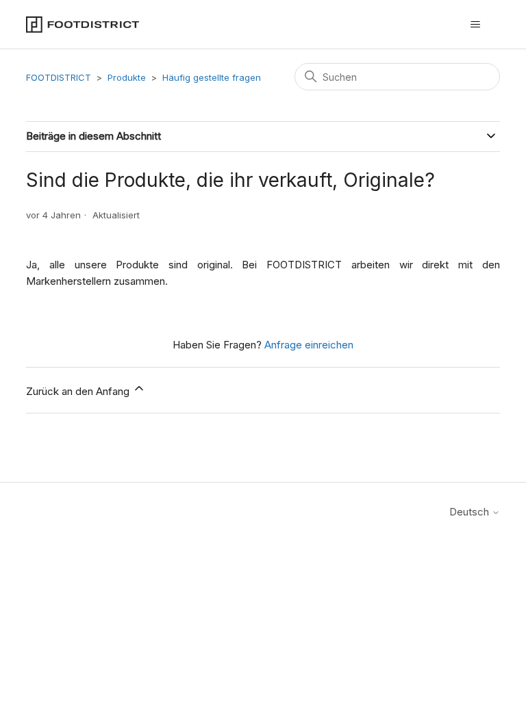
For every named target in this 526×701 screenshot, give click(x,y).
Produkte (127, 77)
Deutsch (470, 512)
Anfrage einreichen (308, 344)
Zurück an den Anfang (79, 391)
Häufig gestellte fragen (211, 77)
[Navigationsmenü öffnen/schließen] (475, 25)
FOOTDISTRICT (58, 77)
